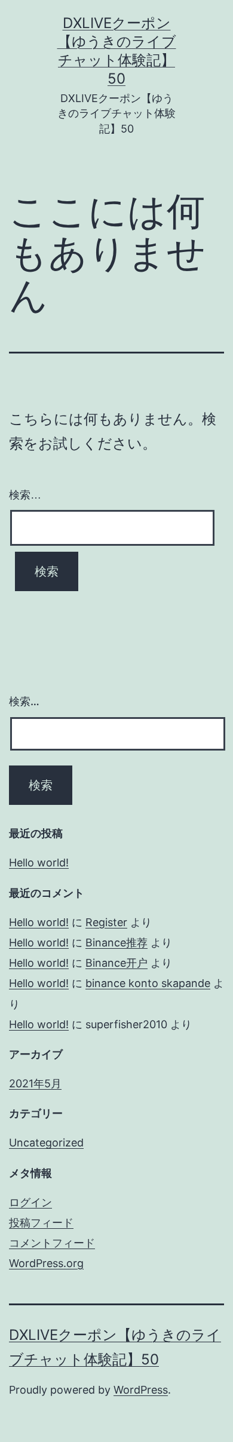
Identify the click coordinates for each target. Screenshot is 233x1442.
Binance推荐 (116, 942)
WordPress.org (46, 1263)
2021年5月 (35, 1083)
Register (106, 922)
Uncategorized (46, 1142)
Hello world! (39, 862)
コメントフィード (52, 1243)
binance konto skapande (147, 983)
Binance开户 (116, 963)
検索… (25, 495)
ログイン (30, 1202)
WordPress (141, 1389)
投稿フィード (41, 1222)
